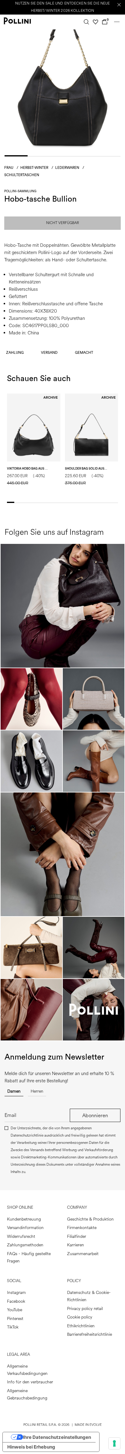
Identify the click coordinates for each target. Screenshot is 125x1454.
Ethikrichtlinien (81, 1326)
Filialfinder (76, 1236)
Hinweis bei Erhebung (31, 1447)
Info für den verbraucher (30, 1382)
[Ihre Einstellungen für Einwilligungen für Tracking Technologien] (114, 1443)
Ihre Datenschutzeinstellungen (57, 1437)
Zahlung (15, 352)
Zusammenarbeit (83, 1254)
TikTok (13, 1327)
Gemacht (84, 352)
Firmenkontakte (81, 1228)
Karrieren (75, 1245)
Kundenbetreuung (24, 1219)
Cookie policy (79, 1317)
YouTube (14, 1310)
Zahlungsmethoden (25, 1245)
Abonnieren (95, 1115)
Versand (49, 352)
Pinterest (15, 1319)
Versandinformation (25, 1228)
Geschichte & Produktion (90, 1219)
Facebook (16, 1301)
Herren (37, 1091)
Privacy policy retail (85, 1309)
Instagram (16, 1292)
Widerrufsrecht (21, 1236)
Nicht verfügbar (62, 223)
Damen (14, 1091)
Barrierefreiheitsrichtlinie (89, 1334)
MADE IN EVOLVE (88, 1424)
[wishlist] (95, 21)
